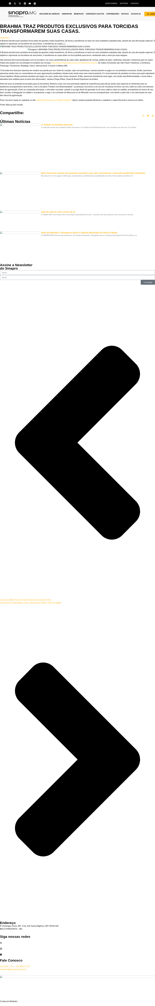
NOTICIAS (125, 14)
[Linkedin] (25, 3)
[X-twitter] (15, 3)
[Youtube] (30, 3)
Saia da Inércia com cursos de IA (58, 212)
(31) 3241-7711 (6, 966)
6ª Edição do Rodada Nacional (57, 124)
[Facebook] (10, 3)
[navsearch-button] (144, 3)
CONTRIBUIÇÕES (112, 14)
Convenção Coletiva (95, 14)
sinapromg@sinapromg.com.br (13, 969)
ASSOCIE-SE (136, 14)
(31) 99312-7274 (23, 966)
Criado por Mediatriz (8, 1001)
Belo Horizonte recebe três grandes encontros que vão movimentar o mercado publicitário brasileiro (93, 173)
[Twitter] (77, 942)
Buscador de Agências (49, 14)
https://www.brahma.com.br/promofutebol (53, 100)
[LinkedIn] (77, 945)
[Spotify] (35, 3)
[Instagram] (20, 3)
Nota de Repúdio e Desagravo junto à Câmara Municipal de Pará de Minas (79, 232)
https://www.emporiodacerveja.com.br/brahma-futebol (74, 63)
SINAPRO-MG (67, 14)
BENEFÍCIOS (79, 14)
